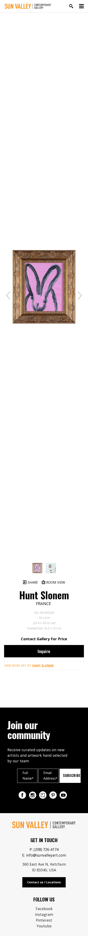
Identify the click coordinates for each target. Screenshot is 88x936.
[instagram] (32, 795)
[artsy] (42, 795)
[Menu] (81, 6)
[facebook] (22, 795)
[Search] (71, 6)
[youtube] (63, 795)
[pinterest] (53, 795)
